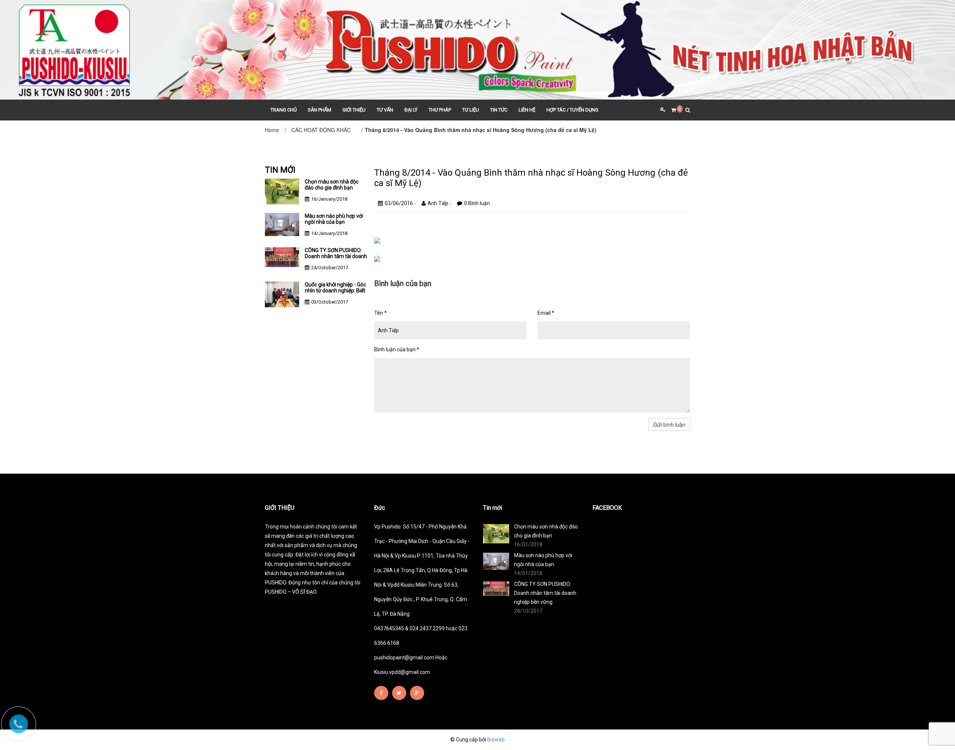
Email (546, 313)
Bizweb (496, 740)
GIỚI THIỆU (354, 110)
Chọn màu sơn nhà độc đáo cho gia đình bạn (331, 185)
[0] (671, 110)
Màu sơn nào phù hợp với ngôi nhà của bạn (334, 219)
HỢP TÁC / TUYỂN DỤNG (572, 110)
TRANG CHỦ (283, 110)
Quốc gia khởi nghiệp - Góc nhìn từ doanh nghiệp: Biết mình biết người (335, 290)
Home (272, 130)
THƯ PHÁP (440, 110)
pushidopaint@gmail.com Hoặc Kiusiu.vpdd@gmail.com (410, 665)
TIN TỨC (498, 110)
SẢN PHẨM (319, 110)
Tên (380, 313)
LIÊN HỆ (527, 110)
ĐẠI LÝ (410, 110)
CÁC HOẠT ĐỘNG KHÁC (321, 130)
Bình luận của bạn (396, 349)
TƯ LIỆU (470, 110)
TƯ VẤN (385, 110)
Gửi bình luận (669, 424)
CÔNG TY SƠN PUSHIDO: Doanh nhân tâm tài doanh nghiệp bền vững (336, 256)
